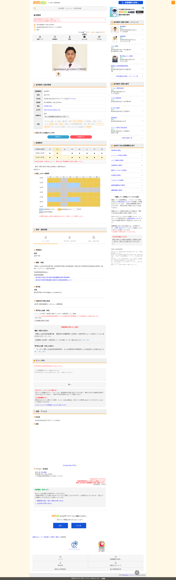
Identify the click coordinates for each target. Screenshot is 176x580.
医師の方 (58, 137)
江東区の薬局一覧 (127, 138)
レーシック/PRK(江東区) (119, 155)
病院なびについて (115, 565)
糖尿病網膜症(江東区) (118, 185)
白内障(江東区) (116, 175)
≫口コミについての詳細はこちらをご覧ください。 (51, 405)
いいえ (78, 525)
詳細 (104, 578)
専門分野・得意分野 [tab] (70, 241)
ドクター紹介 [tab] (46, 241)
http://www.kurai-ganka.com (52, 110)
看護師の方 (81, 137)
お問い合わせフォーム (122, 228)
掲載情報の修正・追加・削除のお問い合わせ (50, 501)
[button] (58, 74)
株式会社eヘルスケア (125, 202)
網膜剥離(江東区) (116, 190)
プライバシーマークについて (74, 549)
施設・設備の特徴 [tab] (93, 241)
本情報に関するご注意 (43, 320)
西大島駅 (44, 472)
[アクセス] (72, 98)
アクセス (99, 39)
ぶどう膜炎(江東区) (117, 160)
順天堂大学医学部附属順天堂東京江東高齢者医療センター (54, 280)
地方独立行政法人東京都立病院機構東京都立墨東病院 (53, 277)
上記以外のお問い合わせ (44, 503)
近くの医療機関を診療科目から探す (55, 116)
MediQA (60, 565)
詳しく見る (48, 336)
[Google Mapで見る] (69, 465)
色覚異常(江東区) (116, 165)
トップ (60, 559)
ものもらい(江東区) (117, 180)
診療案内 (54, 39)
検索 (79, 8)
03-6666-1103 (48, 106)
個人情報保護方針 (115, 569)
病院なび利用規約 (60, 569)
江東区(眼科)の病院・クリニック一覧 (127, 76)
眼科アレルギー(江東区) (119, 170)
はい (60, 525)
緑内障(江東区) (116, 150)
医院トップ (40, 39)
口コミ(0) (84, 39)
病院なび (39, 2)
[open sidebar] (173, 2)
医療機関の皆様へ (132, 3)
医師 (69, 39)
